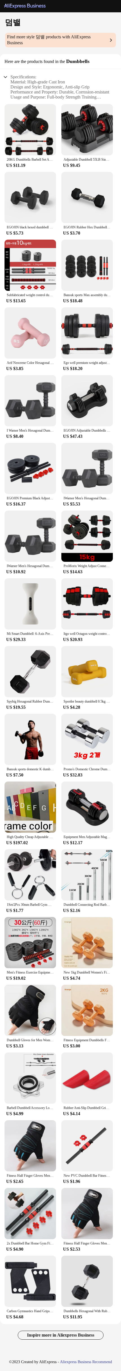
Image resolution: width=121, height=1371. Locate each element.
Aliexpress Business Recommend (86, 1362)
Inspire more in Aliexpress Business (60, 1335)
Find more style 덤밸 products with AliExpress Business (49, 39)
